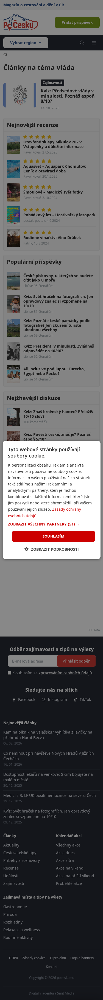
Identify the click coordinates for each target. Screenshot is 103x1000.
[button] (51, 524)
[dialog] (51, 500)
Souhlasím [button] (54, 536)
